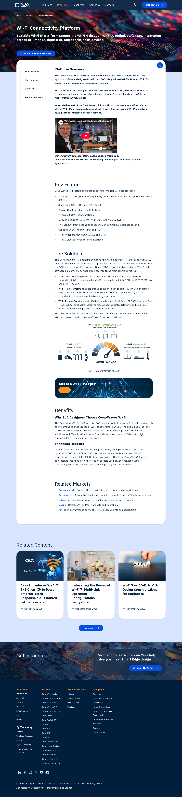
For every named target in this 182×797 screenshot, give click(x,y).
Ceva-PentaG (47, 715)
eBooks (70, 694)
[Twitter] (36, 773)
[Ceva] (22, 7)
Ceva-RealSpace (49, 750)
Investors (97, 723)
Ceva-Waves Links (49, 694)
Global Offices (99, 732)
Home (19, 15)
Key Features (32, 71)
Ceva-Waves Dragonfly (51, 711)
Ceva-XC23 (47, 728)
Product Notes (73, 698)
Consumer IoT (22, 702)
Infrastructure (22, 711)
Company (94, 5)
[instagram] (30, 773)
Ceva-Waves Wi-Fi (49, 707)
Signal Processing (24, 744)
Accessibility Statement (29, 787)
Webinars (71, 707)
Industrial (20, 706)
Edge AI (19, 740)
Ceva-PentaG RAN (49, 720)
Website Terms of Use (72, 783)
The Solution (32, 79)
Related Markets (34, 97)
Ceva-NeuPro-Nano (50, 759)
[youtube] (41, 772)
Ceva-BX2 (46, 737)
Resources (78, 5)
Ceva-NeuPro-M (49, 754)
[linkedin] (19, 773)
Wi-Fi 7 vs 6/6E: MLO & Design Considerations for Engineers (140, 589)
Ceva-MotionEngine (50, 746)
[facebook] (25, 773)
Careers (109, 5)
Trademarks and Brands (60, 787)
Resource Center (77, 689)
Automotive (21, 698)
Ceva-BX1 (46, 733)
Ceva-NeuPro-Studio (51, 763)
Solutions (47, 5)
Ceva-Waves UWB (49, 702)
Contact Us (152, 4)
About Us (97, 694)
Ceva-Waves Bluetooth (52, 698)
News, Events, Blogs (101, 707)
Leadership (98, 702)
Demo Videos (73, 702)
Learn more (89, 628)
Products (62, 5)
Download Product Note (33, 53)
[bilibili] (47, 773)
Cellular (19, 731)
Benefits (29, 88)
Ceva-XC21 (46, 724)
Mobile (19, 719)
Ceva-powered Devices (103, 719)
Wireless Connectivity (25, 736)
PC (17, 715)
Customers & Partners (102, 698)
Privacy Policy (95, 783)
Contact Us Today (143, 668)
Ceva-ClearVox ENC (50, 741)
